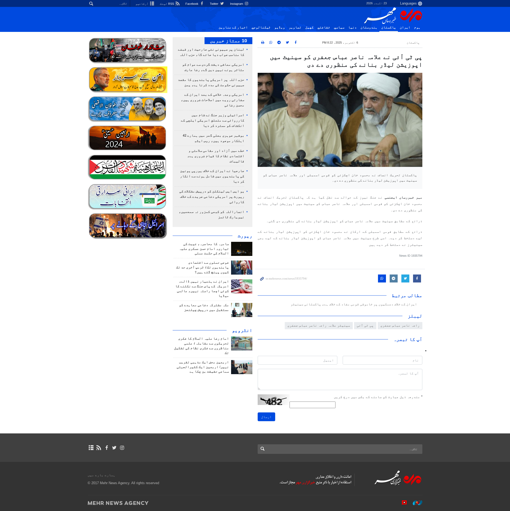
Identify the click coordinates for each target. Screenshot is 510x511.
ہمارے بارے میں (101, 475)
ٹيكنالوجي (261, 27)
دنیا (352, 27)
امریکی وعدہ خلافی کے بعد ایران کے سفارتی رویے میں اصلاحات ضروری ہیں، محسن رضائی (212, 100)
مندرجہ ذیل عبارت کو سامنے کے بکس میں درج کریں (378, 397)
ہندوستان (368, 27)
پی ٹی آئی (365, 325)
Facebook (192, 3)
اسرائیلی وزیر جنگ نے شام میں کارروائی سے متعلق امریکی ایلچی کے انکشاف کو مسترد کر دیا (212, 120)
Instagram (237, 3)
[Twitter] (114, 447)
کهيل (309, 27)
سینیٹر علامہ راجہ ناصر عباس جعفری (318, 325)
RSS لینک (167, 3)
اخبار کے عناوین (233, 27)
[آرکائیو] (91, 447)
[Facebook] (106, 447)
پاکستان (388, 27)
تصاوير (295, 27)
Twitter (214, 3)
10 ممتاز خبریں (228, 40)
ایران (405, 27)
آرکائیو (142, 3)
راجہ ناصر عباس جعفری (400, 325)
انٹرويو (242, 330)
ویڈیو (279, 27)
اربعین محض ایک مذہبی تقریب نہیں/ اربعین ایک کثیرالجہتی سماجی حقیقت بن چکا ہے (203, 367)
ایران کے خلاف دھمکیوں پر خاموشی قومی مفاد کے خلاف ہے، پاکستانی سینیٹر (354, 304)
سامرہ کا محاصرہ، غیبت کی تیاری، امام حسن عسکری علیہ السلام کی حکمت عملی (204, 248)
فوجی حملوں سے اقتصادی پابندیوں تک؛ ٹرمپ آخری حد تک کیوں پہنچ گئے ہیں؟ (202, 267)
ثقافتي (323, 27)
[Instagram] (122, 447)
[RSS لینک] (98, 447)
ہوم (417, 27)
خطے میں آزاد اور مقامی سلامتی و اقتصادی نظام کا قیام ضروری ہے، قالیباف (215, 156)
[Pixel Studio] (402, 502)
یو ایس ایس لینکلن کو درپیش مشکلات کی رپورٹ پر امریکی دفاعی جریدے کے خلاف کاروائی (211, 196)
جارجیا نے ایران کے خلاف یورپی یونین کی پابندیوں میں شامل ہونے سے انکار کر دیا (212, 176)
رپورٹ (245, 235)
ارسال (266, 417)
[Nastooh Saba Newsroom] (414, 502)
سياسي (339, 27)
